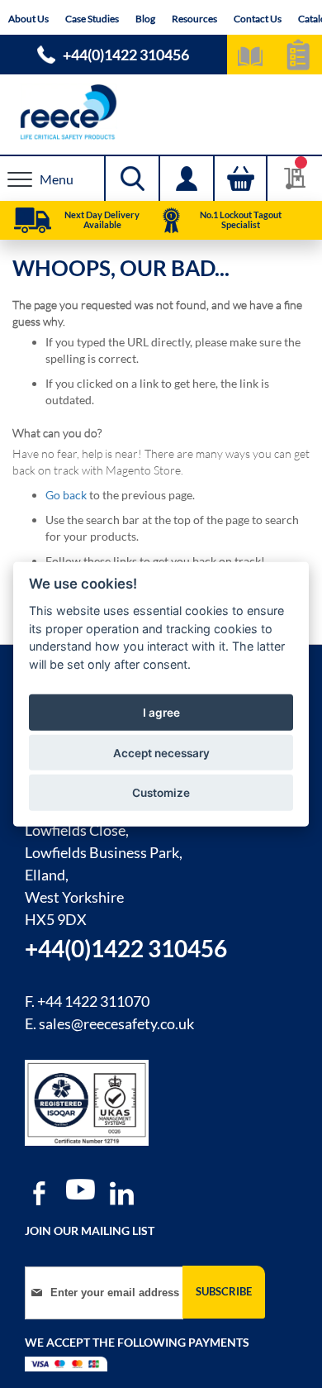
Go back (66, 495)
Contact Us (258, 18)
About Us (28, 18)
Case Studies (92, 18)
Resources (194, 18)
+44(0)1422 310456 (126, 54)
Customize (161, 792)
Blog (145, 18)
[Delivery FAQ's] (32, 220)
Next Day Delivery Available (102, 219)
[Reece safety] (161, 112)
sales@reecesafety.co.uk (116, 1023)
